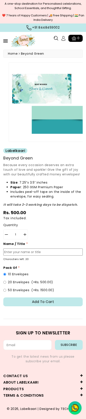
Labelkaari (28, 409)
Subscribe (69, 345)
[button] (56, 38)
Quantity (10, 225)
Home (13, 53)
